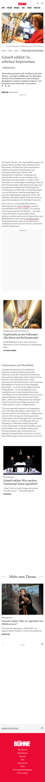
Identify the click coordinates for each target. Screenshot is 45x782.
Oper (3, 8)
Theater (9, 8)
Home (4, 51)
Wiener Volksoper (23, 206)
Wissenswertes (8, 68)
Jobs (22, 760)
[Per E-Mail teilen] (9, 86)
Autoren (22, 756)
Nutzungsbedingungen (22, 770)
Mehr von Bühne (10, 728)
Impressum (22, 763)
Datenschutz (22, 773)
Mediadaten (22, 753)
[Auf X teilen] (5, 86)
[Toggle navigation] (42, 3)
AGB (23, 766)
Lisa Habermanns (32, 218)
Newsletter (22, 750)
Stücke (29, 8)
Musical (17, 8)
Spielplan (37, 8)
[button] (38, 3)
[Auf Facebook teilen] (2, 86)
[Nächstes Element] (41, 644)
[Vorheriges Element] (3, 644)
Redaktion (5, 92)
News (10, 51)
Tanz (23, 8)
